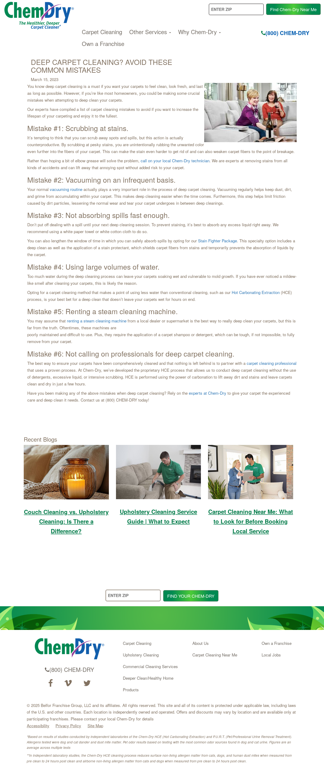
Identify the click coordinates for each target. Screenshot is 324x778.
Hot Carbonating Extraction (256, 292)
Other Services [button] (149, 32)
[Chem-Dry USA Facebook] (50, 683)
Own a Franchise (103, 44)
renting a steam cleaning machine (96, 321)
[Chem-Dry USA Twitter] (87, 683)
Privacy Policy (68, 725)
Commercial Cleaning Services (150, 666)
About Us (200, 643)
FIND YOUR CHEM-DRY (190, 596)
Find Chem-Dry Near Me (293, 9)
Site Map (95, 725)
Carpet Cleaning (102, 32)
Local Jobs (271, 655)
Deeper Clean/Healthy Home (148, 678)
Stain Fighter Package (217, 241)
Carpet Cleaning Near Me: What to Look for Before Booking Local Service (250, 521)
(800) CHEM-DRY (287, 33)
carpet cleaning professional (271, 363)
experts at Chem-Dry (207, 393)
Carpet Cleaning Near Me (214, 655)
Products (131, 689)
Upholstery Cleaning (141, 655)
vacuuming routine (66, 189)
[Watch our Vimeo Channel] (68, 683)
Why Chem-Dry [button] (198, 32)
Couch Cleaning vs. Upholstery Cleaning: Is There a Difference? (66, 521)
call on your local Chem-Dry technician (175, 160)
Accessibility (38, 725)
